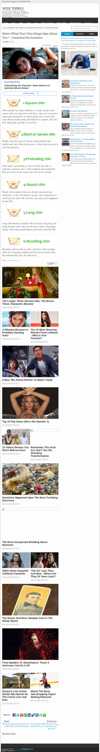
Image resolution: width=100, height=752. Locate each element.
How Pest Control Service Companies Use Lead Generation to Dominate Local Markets (78, 39)
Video (29, 23)
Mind (21, 23)
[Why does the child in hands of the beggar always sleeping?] (66, 130)
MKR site (26, 750)
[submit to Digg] (29, 715)
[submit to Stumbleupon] (25, 715)
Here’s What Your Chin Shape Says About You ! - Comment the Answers (29, 35)
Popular (67, 34)
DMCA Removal (75, 23)
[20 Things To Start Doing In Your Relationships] (66, 87)
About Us (88, 23)
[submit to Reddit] (40, 715)
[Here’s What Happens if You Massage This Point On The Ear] (66, 160)
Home (6, 23)
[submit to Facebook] (14, 715)
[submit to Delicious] (33, 715)
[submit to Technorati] (44, 715)
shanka (11, 42)
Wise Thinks (13, 8)
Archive (91, 34)
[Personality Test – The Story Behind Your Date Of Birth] (66, 145)
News (14, 23)
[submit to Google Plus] (21, 715)
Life (36, 23)
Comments (79, 34)
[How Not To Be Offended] (66, 117)
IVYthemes (18, 750)
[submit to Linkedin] (36, 715)
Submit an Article (47, 23)
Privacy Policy (61, 23)
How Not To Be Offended (78, 111)
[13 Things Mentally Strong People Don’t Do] (66, 102)
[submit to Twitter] (18, 715)
